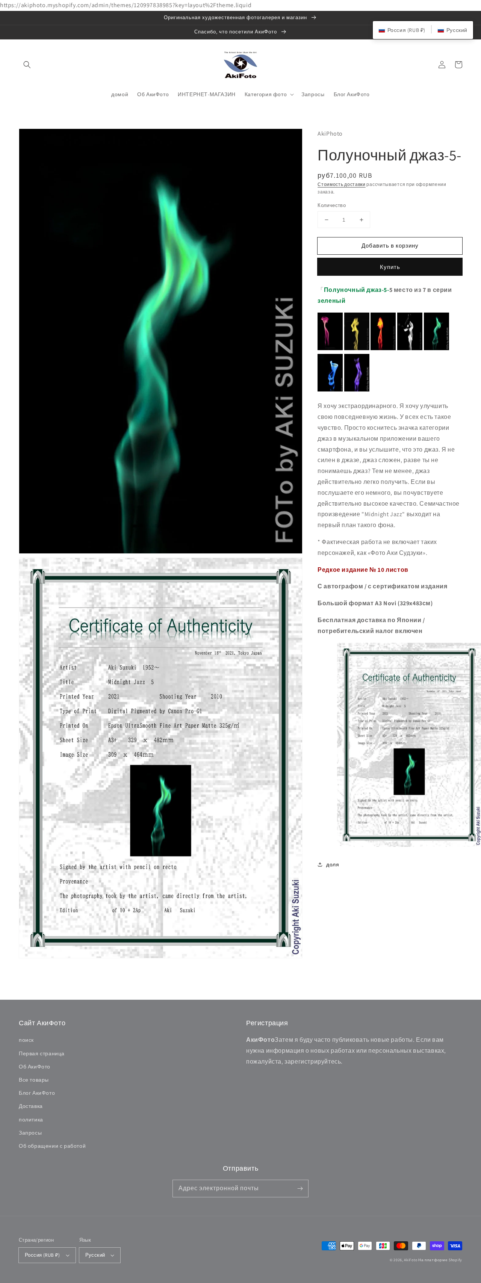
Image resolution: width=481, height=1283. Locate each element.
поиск (26, 1040)
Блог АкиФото (37, 1093)
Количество (332, 205)
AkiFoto (410, 1259)
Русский (95, 1255)
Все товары (34, 1079)
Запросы (30, 1132)
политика (31, 1119)
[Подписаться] (300, 1188)
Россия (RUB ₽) (42, 1255)
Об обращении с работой (52, 1145)
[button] (27, 64)
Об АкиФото (34, 1066)
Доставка (31, 1106)
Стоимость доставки (342, 184)
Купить (390, 267)
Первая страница (42, 1053)
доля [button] (332, 864)
